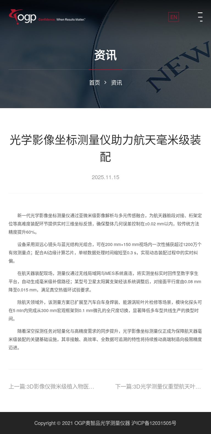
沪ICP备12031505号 (153, 422)
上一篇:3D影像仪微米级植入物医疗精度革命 (52, 386)
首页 (94, 82)
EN (173, 16)
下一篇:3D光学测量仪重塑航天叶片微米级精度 (158, 386)
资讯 (116, 82)
